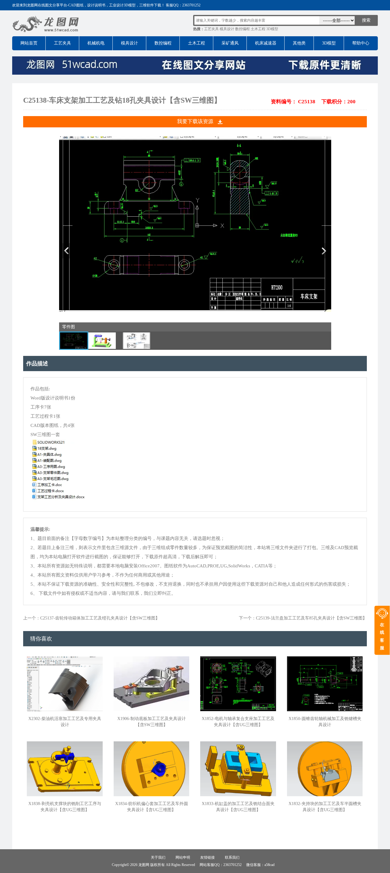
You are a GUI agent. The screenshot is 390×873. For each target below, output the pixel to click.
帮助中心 (360, 43)
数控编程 (242, 29)
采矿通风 (230, 43)
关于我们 (158, 857)
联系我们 (232, 857)
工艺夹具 (211, 29)
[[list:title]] (195, 310)
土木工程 (258, 29)
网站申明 (183, 857)
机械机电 (96, 43)
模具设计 (227, 29)
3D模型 (272, 29)
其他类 (299, 43)
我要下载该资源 (195, 121)
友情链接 (207, 857)
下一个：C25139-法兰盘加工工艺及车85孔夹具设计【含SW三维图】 (303, 618)
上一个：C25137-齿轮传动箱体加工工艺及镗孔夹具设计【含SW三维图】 (91, 618)
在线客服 (382, 636)
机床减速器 (265, 43)
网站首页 (28, 43)
